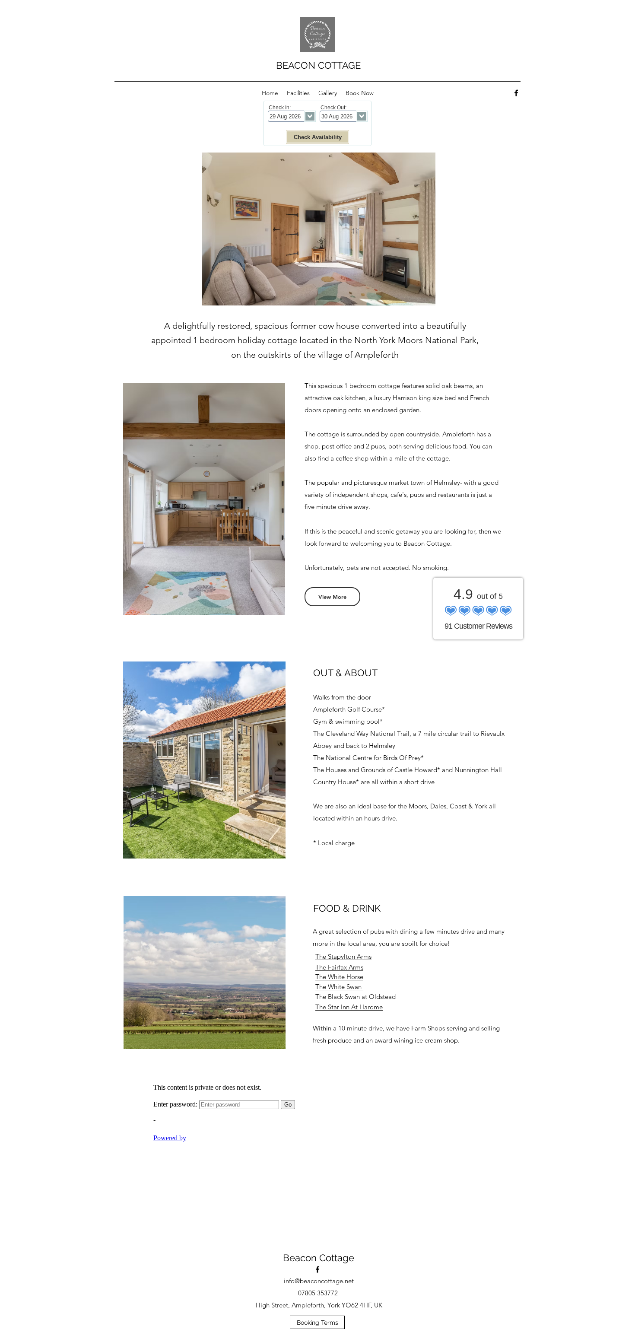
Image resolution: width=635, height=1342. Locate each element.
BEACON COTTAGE (318, 65)
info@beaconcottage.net (319, 1281)
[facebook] (516, 93)
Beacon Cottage (318, 1257)
